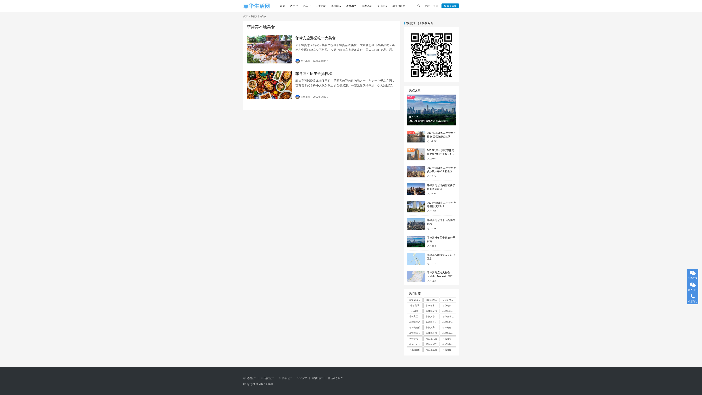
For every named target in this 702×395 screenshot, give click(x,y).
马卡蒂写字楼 (415, 338)
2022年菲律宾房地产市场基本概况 (428, 120)
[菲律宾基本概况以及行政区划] (416, 259)
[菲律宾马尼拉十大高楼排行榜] (416, 224)
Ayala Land (414, 299)
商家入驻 (367, 5)
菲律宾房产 (414, 322)
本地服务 (351, 5)
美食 (252, 40)
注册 (435, 5)
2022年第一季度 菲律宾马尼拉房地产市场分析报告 (441, 154)
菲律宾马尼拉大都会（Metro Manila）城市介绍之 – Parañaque (441, 276)
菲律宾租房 (431, 333)
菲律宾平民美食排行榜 (313, 74)
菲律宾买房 (431, 311)
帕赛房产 (317, 378)
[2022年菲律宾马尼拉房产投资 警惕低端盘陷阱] (416, 137)
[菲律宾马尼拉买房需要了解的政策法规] (416, 189)
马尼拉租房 (431, 349)
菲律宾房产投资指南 (449, 322)
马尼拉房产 (431, 344)
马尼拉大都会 (415, 344)
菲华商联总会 (449, 305)
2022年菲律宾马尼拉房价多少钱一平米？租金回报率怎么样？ (441, 171)
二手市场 (321, 5)
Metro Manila (449, 299)
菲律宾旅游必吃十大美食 (315, 38)
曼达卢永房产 (335, 378)
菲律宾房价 (414, 327)
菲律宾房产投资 (432, 322)
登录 (427, 5)
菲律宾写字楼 (449, 311)
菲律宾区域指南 (416, 316)
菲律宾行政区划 (449, 333)
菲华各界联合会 (432, 305)
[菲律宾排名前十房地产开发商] (416, 241)
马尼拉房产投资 (449, 344)
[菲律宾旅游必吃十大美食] (269, 49)
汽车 (305, 5)
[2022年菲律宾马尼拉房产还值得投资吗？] (416, 206)
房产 (292, 5)
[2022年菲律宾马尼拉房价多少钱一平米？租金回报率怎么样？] (416, 172)
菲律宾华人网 (432, 316)
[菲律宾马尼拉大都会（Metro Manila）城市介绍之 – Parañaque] (416, 276)
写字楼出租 (398, 5)
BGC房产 (302, 378)
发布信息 (451, 5)
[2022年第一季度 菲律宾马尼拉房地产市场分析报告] (416, 154)
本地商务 (336, 5)
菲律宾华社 (448, 316)
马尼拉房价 (414, 349)
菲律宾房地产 (432, 327)
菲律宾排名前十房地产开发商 (416, 333)
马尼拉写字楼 (449, 338)
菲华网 (415, 311)
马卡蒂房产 (285, 378)
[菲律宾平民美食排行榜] (269, 85)
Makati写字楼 (432, 299)
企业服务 (382, 5)
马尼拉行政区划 (449, 349)
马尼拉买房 (431, 338)
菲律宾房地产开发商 (449, 327)
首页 (282, 5)
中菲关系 (414, 305)
